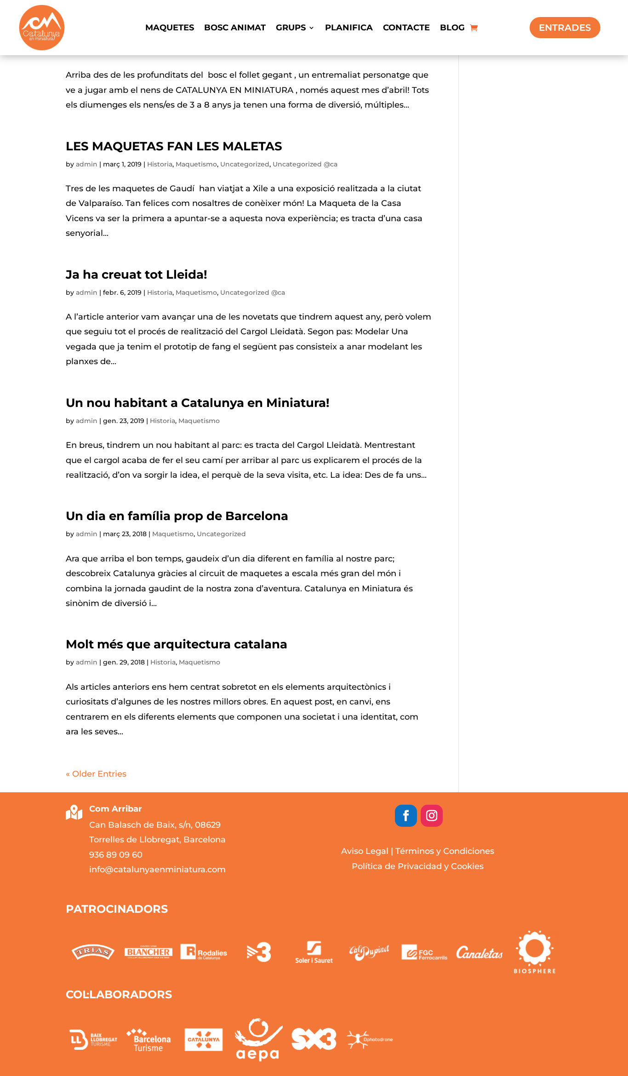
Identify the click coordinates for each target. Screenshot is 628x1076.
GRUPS (291, 28)
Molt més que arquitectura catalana (176, 644)
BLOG (452, 28)
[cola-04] (259, 1040)
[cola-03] (204, 1040)
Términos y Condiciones (444, 851)
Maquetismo (196, 164)
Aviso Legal (364, 851)
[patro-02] (479, 952)
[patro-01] (535, 952)
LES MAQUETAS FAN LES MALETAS (174, 146)
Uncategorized (244, 164)
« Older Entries (96, 774)
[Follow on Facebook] (406, 816)
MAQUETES (169, 28)
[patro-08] (148, 952)
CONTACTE (406, 28)
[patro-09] (93, 952)
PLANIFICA (349, 28)
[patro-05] (314, 952)
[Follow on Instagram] (432, 816)
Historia (159, 164)
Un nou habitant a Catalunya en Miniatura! (198, 402)
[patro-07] (204, 952)
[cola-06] (369, 1039)
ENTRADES (565, 27)
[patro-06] (259, 952)
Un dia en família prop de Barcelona (177, 516)
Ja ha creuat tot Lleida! (136, 274)
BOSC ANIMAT (235, 28)
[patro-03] (424, 952)
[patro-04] (369, 952)
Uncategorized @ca (305, 164)
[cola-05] (314, 1040)
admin (86, 164)
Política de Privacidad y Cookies (418, 866)
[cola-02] (148, 1040)
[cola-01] (93, 1040)
